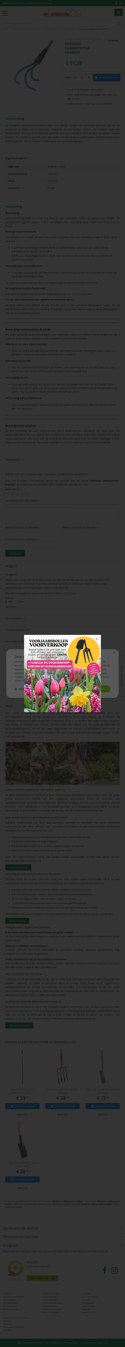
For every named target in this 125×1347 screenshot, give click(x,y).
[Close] (96, 639)
